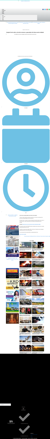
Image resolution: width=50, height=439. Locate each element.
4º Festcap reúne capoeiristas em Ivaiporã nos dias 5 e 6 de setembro (38, 333)
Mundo (3, 13)
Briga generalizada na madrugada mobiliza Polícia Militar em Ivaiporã (25, 352)
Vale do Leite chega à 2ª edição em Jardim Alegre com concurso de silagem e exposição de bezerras (25, 278)
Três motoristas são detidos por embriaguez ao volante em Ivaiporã (37, 278)
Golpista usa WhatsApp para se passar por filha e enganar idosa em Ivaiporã (38, 287)
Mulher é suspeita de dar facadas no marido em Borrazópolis (25, 297)
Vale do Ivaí (3, 10)
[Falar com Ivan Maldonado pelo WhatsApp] (23, 408)
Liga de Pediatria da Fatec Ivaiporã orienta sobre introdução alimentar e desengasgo (25, 324)
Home (3, 9)
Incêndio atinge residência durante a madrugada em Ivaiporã (25, 287)
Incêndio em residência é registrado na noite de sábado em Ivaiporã (25, 268)
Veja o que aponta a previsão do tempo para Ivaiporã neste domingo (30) (37, 268)
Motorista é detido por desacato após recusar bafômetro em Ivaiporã (37, 259)
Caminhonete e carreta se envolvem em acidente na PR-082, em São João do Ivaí (37, 343)
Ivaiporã (24, 29)
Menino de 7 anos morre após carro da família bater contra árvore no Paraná (25, 315)
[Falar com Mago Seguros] (13, 25)
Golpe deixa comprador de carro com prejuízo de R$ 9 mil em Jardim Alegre (37, 324)
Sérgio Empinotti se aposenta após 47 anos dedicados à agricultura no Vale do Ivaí (25, 334)
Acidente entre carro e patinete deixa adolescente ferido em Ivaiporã (37, 297)
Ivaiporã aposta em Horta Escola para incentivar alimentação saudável (31, 224)
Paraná (3, 11)
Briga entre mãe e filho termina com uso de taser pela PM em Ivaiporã (37, 315)
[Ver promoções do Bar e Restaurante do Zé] (38, 25)
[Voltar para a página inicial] (25, 4)
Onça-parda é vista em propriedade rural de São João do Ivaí (25, 249)
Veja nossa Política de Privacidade (34, 434)
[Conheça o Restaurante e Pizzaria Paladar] (25, 25)
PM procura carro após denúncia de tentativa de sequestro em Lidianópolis (25, 259)
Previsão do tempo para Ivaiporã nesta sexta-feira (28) (37, 352)
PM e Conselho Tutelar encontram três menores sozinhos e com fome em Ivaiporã (37, 250)
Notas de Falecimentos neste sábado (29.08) (25, 306)
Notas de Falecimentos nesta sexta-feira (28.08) (25, 343)
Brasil (3, 12)
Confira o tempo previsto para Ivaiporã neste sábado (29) (37, 306)
